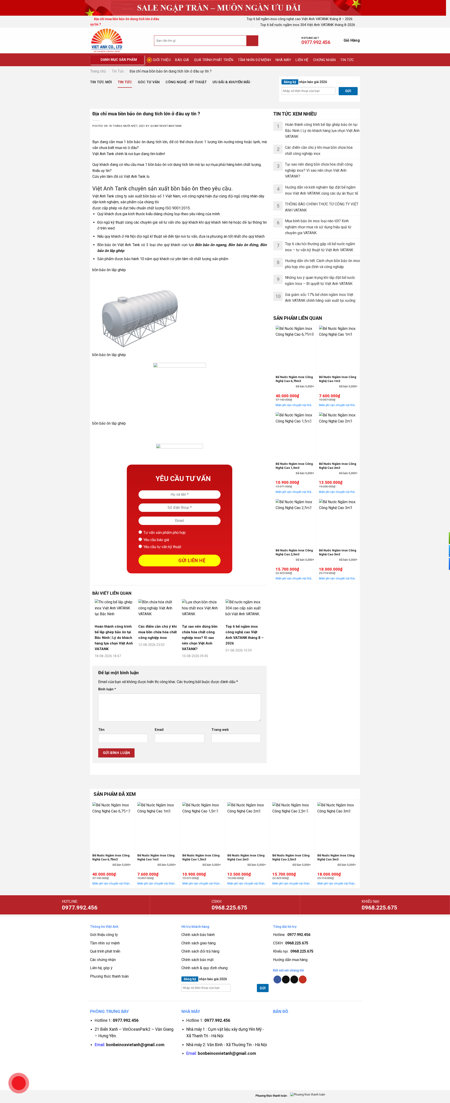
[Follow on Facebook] (277, 979)
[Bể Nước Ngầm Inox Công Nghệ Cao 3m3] (338, 521)
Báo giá (182, 60)
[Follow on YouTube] (303, 979)
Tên (101, 730)
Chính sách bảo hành (198, 934)
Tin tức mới (101, 82)
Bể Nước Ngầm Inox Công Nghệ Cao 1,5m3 (294, 466)
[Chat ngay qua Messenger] (443, 551)
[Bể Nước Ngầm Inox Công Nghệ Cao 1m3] (338, 348)
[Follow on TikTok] (286, 979)
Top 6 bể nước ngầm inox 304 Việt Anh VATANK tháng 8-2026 (307, 25)
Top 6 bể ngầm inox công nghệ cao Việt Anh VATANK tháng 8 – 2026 (299, 19)
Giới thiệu (162, 60)
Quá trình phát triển (213, 60)
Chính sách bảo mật (197, 959)
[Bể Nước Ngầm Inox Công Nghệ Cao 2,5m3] (295, 521)
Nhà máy (283, 60)
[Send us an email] (294, 979)
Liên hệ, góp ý (101, 968)
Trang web (220, 730)
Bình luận (107, 689)
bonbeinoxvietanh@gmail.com (135, 1044)
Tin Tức (118, 71)
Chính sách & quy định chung (204, 968)
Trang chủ (98, 71)
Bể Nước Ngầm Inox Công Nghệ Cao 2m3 (337, 466)
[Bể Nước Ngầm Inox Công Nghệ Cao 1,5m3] (295, 434)
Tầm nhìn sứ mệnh (254, 60)
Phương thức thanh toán (109, 976)
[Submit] (252, 41)
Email (159, 730)
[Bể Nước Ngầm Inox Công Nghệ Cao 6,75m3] (295, 348)
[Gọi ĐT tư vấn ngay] (443, 538)
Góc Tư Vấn (149, 82)
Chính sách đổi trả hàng (200, 951)
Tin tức (347, 60)
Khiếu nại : (293, 951)
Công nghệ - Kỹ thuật (186, 82)
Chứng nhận (324, 60)
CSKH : (290, 943)
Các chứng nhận (103, 959)
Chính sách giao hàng (198, 943)
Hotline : (291, 934)
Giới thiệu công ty (104, 934)
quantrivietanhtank (166, 125)
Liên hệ (302, 60)
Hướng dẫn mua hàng (290, 959)
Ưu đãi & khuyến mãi (231, 82)
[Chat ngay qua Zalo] (443, 564)
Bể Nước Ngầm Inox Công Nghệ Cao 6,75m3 (294, 379)
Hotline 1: (117, 1020)
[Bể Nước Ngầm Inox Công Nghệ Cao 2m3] (338, 434)
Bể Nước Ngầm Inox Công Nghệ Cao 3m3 (337, 552)
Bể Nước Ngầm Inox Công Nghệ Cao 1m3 (337, 379)
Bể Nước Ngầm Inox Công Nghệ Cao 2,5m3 (294, 552)
